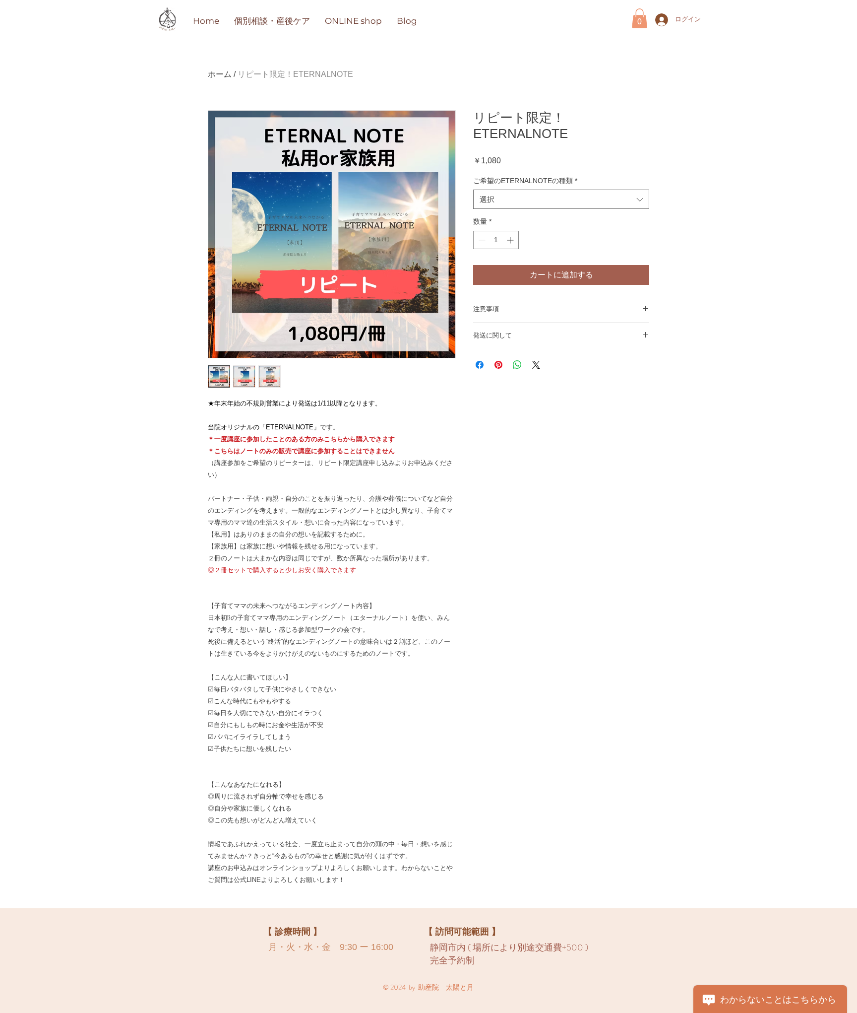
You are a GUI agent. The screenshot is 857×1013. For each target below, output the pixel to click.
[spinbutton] (496, 240)
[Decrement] (481, 240)
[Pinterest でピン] (498, 365)
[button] (639, 18)
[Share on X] (536, 365)
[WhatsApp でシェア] (517, 365)
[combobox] (561, 199)
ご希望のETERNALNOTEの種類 (525, 181)
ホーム (220, 74)
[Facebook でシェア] (480, 365)
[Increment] (511, 240)
